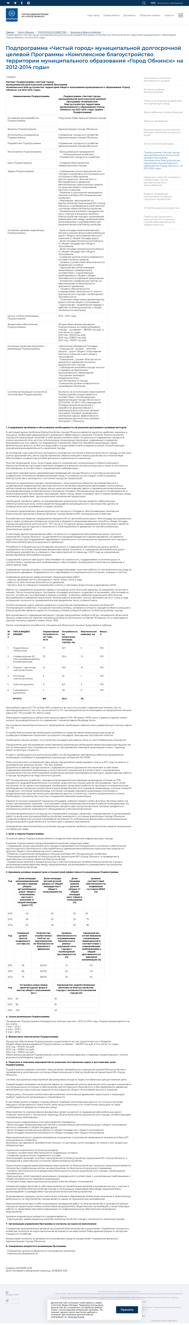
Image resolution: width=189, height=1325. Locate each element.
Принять (127, 1309)
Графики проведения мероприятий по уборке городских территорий (158, 197)
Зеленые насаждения (156, 121)
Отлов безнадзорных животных (161, 208)
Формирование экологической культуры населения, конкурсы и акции (162, 132)
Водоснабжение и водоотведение (163, 112)
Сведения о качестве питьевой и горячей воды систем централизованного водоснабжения (162, 181)
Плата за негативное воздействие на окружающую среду (163, 102)
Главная (10, 32)
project (172, 1320)
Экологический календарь (159, 143)
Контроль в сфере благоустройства (154, 90)
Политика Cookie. (76, 1317)
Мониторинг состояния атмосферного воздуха (157, 79)
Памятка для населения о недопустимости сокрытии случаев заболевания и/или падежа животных (159, 220)
